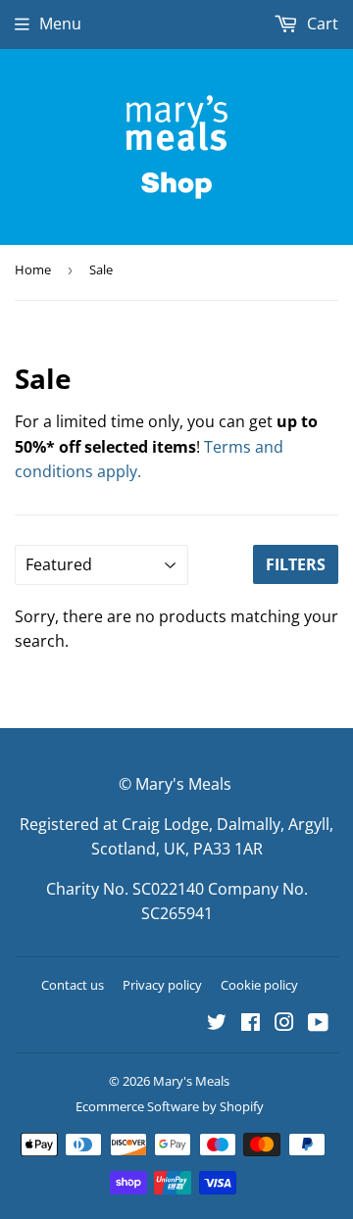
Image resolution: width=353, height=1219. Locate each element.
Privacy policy (162, 985)
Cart (320, 23)
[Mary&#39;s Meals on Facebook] (250, 1024)
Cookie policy (259, 985)
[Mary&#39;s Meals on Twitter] (217, 1024)
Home (33, 269)
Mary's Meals (191, 1081)
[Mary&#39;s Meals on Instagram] (284, 1024)
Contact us (72, 985)
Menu (60, 23)
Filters (296, 564)
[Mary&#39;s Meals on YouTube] (318, 1024)
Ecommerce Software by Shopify (170, 1106)
